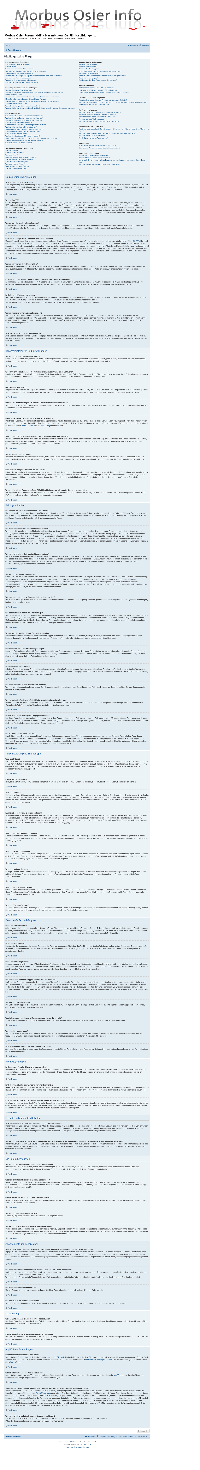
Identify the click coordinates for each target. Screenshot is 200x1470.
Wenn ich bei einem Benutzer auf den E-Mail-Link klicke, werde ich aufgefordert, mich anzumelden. (40, 108)
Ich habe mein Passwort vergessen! (18, 78)
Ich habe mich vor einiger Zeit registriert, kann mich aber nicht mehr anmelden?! (33, 76)
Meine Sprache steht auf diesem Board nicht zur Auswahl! (25, 99)
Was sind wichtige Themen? (15, 164)
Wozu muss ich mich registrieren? (17, 64)
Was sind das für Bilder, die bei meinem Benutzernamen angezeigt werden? (32, 101)
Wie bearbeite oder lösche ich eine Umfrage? (21, 127)
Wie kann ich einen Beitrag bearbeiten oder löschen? (24, 118)
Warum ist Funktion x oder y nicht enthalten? (94, 158)
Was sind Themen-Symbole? (15, 168)
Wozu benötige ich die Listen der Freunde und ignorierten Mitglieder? (103, 100)
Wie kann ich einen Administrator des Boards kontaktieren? (99, 164)
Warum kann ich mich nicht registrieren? (19, 69)
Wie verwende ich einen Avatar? (16, 103)
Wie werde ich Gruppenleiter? (89, 73)
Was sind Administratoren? (88, 64)
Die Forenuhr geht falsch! (14, 94)
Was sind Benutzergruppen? (89, 69)
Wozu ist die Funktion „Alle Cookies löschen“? (21, 82)
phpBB (69, 1442)
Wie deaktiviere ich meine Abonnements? (93, 138)
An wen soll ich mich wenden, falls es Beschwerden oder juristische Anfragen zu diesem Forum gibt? (112, 161)
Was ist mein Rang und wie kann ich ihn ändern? (22, 106)
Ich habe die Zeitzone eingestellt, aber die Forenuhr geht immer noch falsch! (32, 97)
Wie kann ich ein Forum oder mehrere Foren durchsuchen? (100, 112)
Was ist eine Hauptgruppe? (88, 78)
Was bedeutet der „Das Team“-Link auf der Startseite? (98, 80)
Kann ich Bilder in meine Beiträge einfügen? (20, 157)
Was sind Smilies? (11, 155)
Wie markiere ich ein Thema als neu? (18, 143)
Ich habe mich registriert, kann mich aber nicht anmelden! (25, 71)
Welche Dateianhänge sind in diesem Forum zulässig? (98, 145)
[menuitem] (8, 45)
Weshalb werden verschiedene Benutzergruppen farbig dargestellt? (102, 76)
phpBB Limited (27, 426)
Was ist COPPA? (11, 67)
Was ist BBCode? (11, 150)
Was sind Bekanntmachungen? (16, 161)
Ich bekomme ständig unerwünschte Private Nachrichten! (99, 90)
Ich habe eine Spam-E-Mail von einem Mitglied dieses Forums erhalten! (104, 92)
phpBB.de (45, 426)
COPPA (136, 241)
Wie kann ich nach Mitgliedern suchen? (92, 119)
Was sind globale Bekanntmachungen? (19, 159)
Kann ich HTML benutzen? (14, 153)
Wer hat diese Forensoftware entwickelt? (93, 155)
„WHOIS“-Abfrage (43, 1393)
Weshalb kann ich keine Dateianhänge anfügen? (22, 131)
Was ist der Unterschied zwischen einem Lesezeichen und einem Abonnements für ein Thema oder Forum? (114, 130)
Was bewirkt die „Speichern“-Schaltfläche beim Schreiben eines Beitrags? (31, 138)
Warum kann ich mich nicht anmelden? (19, 73)
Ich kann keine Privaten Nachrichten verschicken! (96, 88)
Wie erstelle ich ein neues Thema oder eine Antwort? (23, 116)
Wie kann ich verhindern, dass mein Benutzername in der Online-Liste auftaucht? (34, 92)
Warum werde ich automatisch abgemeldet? (20, 80)
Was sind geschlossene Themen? (17, 166)
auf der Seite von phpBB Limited (99, 1360)
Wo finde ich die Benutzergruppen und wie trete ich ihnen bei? (100, 71)
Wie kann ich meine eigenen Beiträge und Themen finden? (99, 121)
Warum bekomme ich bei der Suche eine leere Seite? (97, 117)
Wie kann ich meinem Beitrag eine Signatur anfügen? (24, 120)
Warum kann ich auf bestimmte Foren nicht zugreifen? (24, 129)
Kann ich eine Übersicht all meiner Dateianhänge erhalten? (99, 148)
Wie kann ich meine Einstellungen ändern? (20, 90)
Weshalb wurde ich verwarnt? (16, 134)
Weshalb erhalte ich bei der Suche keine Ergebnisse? (97, 114)
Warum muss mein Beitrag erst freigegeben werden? (24, 140)
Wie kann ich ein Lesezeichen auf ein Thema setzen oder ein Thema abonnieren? (107, 133)
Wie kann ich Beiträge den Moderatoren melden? (22, 136)
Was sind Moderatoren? (87, 67)
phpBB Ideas (119, 1375)
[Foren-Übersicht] (77, 19)
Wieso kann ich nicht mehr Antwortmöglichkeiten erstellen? (26, 125)
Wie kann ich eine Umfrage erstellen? (18, 122)
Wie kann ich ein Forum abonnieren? (92, 136)
